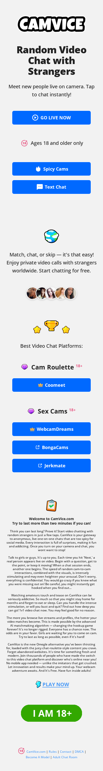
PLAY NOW (55, 684)
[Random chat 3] (51, 293)
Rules (53, 751)
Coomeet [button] (55, 385)
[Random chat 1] (32, 293)
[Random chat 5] (70, 293)
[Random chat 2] (42, 293)
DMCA (79, 751)
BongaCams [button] (55, 447)
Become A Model (38, 757)
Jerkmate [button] (55, 466)
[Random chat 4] (61, 293)
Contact (66, 751)
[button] (51, 118)
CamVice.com (36, 751)
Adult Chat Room (65, 757)
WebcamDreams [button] (55, 429)
